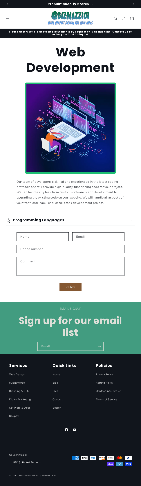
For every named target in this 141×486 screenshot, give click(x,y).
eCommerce (17, 382)
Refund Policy (104, 382)
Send (70, 287)
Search (57, 407)
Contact (57, 399)
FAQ (55, 391)
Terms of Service (106, 399)
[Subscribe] (99, 346)
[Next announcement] (134, 4)
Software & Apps (20, 407)
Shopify (14, 416)
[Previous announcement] (7, 4)
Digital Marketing (20, 399)
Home (56, 374)
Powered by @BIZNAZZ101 (42, 475)
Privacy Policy (104, 374)
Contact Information (108, 391)
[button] (8, 19)
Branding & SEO (19, 391)
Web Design (17, 374)
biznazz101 (23, 475)
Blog (55, 382)
